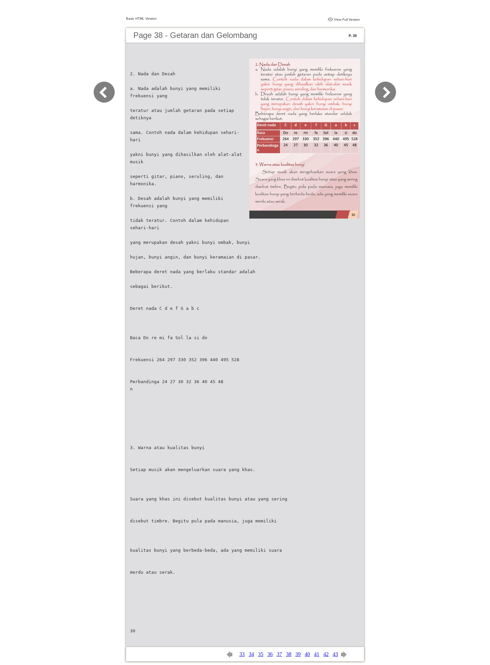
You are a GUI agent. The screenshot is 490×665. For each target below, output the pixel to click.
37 (279, 654)
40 (307, 654)
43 (335, 654)
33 (242, 654)
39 (298, 654)
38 (288, 654)
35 (260, 654)
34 (251, 654)
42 (326, 654)
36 (270, 654)
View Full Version (347, 19)
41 (316, 654)
